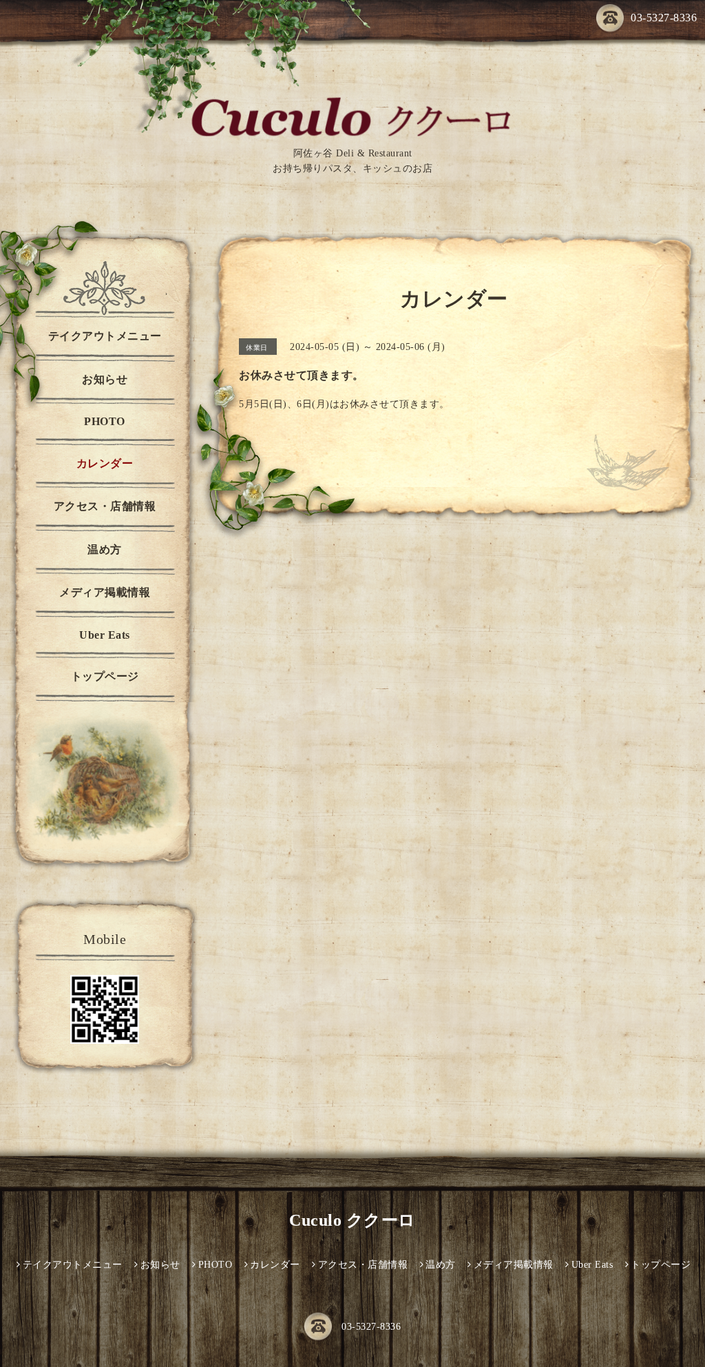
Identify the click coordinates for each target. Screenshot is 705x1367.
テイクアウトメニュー (105, 336)
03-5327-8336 (664, 17)
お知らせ (104, 379)
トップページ (105, 676)
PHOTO (104, 421)
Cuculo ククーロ (352, 1220)
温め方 (104, 549)
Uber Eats (104, 635)
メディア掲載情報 (104, 592)
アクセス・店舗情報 (105, 506)
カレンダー (105, 463)
